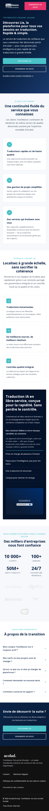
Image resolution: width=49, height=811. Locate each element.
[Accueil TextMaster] (12, 6)
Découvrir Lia (24, 61)
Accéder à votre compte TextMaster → (18, 76)
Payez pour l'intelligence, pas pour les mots (23, 462)
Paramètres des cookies (13, 787)
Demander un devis (35, 5)
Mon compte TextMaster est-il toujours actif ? (18, 648)
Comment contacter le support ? (19, 691)
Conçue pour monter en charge (20, 477)
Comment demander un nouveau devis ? (21, 682)
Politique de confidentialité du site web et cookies (24, 781)
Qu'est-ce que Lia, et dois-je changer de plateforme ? (22, 671)
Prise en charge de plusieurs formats (23, 454)
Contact (6, 774)
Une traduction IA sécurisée (19, 470)
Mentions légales (20, 774)
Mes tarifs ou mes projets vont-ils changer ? (19, 660)
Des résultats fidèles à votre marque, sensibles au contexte (23, 432)
